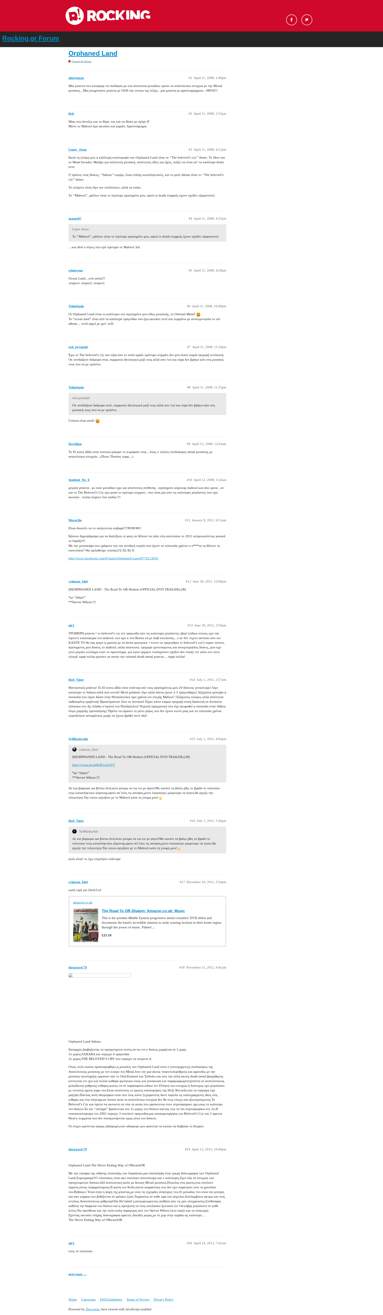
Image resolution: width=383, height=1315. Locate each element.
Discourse (93, 1309)
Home (72, 1299)
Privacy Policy (164, 1299)
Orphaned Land (92, 53)
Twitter (306, 19)
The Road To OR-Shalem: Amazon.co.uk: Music (143, 911)
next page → (77, 1274)
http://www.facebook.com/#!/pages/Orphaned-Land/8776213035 (113, 558)
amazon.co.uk (82, 902)
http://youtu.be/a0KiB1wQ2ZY (93, 765)
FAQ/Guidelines (111, 1299)
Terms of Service (138, 1299)
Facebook (291, 19)
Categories (88, 1299)
